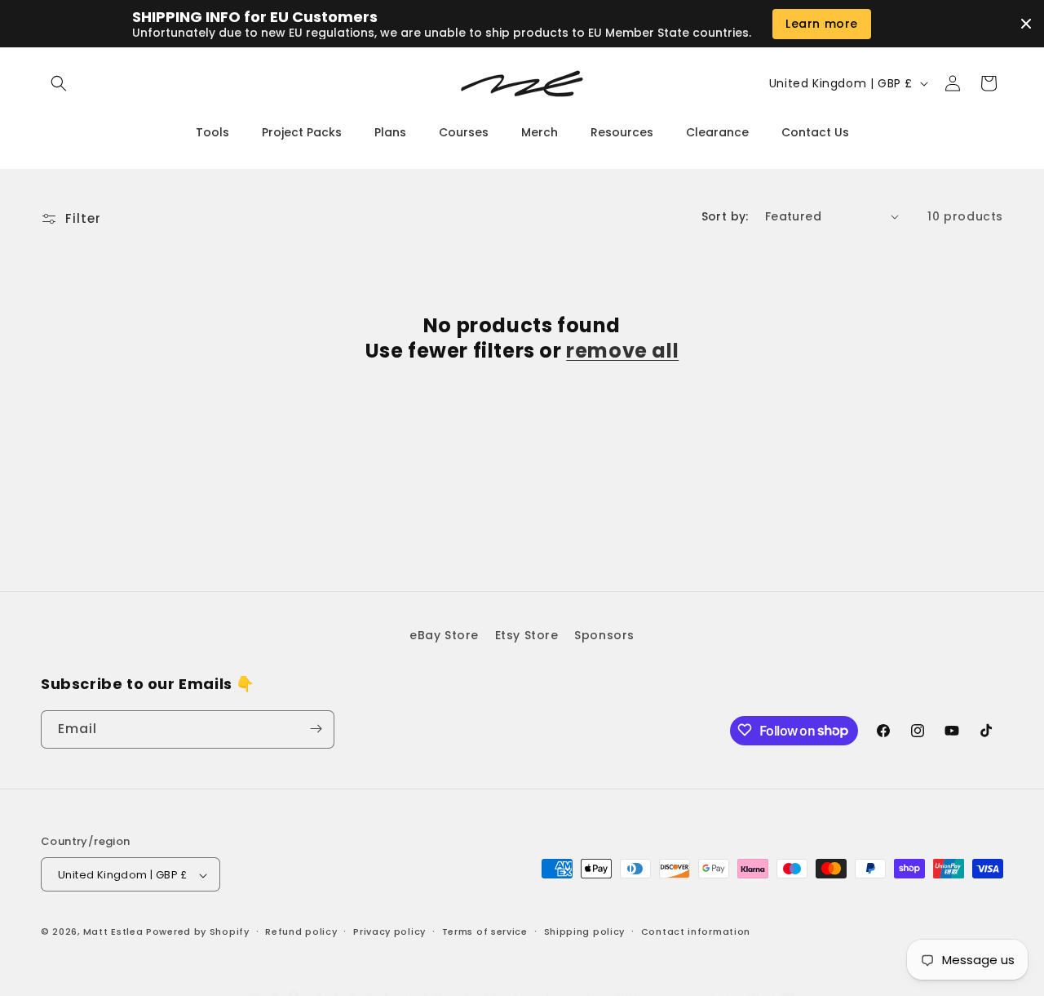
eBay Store (444, 635)
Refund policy (301, 931)
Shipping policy (585, 931)
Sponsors (604, 635)
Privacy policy (389, 931)
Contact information (695, 931)
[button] (59, 83)
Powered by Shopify (198, 932)
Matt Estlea (113, 932)
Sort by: (725, 216)
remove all (622, 350)
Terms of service (485, 931)
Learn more (821, 24)
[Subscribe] (316, 728)
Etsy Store (527, 635)
